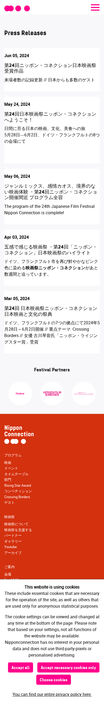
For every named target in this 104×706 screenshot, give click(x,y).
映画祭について (16, 524)
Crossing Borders (17, 496)
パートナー (13, 535)
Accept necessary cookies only (68, 668)
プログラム (13, 455)
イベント (11, 468)
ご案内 (9, 566)
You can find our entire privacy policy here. (52, 694)
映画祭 (9, 516)
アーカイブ (13, 552)
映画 (7, 462)
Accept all (20, 668)
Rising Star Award (17, 485)
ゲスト (9, 502)
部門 (7, 479)
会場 (7, 574)
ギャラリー (13, 541)
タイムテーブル (16, 474)
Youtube (10, 546)
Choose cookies (53, 680)
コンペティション (18, 491)
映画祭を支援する (18, 529)
